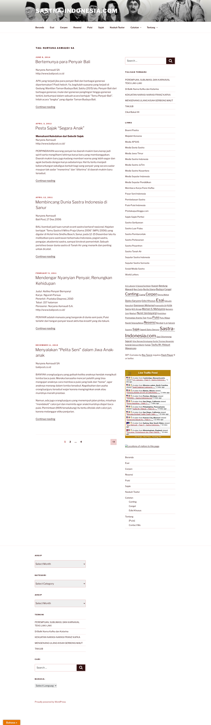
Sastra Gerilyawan (134, 222)
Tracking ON (156, 437)
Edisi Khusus (149, 300)
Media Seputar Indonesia (137, 176)
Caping (142, 294)
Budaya (160, 289)
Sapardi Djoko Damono (149, 329)
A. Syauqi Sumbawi (143, 286)
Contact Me (135, 525)
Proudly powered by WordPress (50, 701)
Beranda (39, 27)
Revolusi (159, 323)
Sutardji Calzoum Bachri (135, 345)
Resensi (77, 27)
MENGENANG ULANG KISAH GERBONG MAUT (149, 100)
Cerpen (64, 27)
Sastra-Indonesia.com (77, 10)
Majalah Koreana (133, 136)
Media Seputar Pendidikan (138, 182)
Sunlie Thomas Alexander (163, 341)
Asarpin (154, 286)
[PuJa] (132, 520)
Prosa (149, 318)
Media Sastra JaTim (135, 164)
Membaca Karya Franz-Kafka (139, 188)
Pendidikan (161, 313)
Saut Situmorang (163, 336)
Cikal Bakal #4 (132, 112)
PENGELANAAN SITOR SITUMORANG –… (143, 392)
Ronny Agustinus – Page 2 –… (138, 403)
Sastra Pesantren (133, 245)
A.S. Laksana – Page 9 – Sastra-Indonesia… (149, 380)
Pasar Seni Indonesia (135, 193)
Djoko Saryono (133, 300)
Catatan (135, 27)
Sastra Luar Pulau (134, 228)
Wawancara (130, 348)
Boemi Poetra (132, 130)
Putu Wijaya (165, 318)
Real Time (147, 437)
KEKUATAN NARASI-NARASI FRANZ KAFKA (148, 94)
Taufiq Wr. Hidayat (160, 344)
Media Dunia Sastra (134, 147)
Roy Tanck (147, 355)
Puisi (89, 27)
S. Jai (166, 323)
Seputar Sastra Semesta (137, 263)
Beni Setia (138, 289)
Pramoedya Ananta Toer (136, 318)
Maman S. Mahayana (153, 308)
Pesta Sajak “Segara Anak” (59, 128)
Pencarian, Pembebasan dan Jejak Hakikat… (144, 432)
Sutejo (148, 345)
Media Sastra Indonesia (136, 159)
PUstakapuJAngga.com (137, 211)
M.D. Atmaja (136, 309)
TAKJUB (129, 106)
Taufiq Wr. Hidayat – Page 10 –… (145, 409)
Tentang (151, 27)
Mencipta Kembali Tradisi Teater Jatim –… (142, 414)
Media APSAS (132, 141)
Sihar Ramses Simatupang (142, 341)
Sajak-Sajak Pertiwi (134, 216)
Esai (52, 27)
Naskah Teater (117, 27)
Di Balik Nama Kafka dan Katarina (142, 89)
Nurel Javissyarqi (147, 313)
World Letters (132, 274)
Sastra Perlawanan (134, 239)
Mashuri (132, 313)
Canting (132, 294)
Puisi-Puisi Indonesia (135, 205)
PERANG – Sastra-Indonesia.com (139, 398)
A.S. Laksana (130, 286)
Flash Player (167, 355)
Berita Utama (149, 289)
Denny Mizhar (163, 295)
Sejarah (128, 341)
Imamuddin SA (161, 305)
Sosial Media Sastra (135, 268)
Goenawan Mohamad (144, 305)
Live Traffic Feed (148, 373)
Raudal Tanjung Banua (134, 323)
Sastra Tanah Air (133, 251)
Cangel (167, 289)
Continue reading (45, 106)
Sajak (101, 27)
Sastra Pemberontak (135, 234)
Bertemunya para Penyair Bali (62, 61)
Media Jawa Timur (134, 153)
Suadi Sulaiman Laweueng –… (144, 387)
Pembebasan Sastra (135, 199)
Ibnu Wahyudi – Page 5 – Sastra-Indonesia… (143, 425)
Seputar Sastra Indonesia (137, 257)
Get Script (138, 437)
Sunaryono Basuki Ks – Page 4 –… (140, 419)
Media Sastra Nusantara (137, 170)
